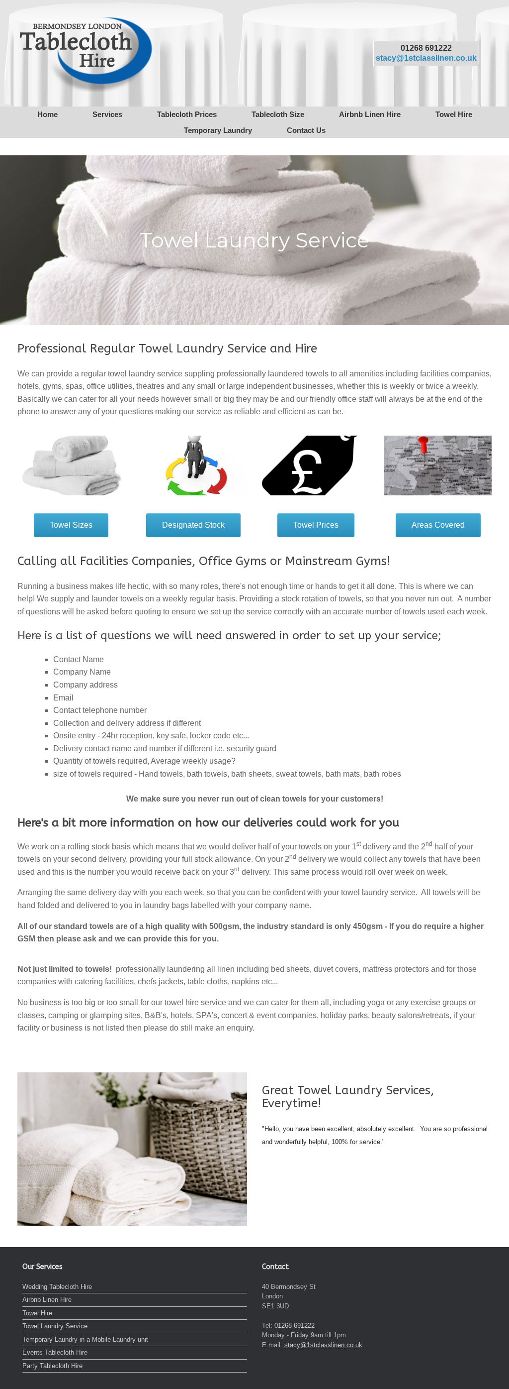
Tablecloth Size (278, 114)
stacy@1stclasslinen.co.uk (426, 57)
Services (107, 114)
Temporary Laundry (218, 130)
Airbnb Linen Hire (370, 114)
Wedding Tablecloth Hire (57, 1286)
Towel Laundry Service (54, 1326)
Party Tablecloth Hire (52, 1366)
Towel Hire (453, 114)
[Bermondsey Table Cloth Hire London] (85, 53)
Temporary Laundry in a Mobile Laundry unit (85, 1339)
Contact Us (306, 130)
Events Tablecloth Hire (54, 1352)
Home (47, 114)
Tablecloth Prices (187, 114)
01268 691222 (426, 47)
